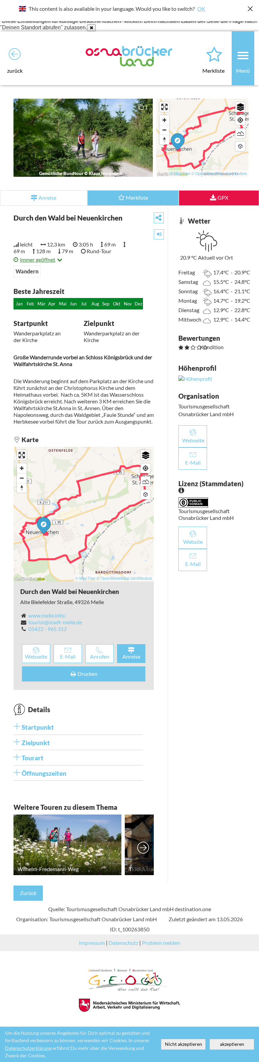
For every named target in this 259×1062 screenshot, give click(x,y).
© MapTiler (180, 173)
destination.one (193, 909)
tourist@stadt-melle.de (55, 622)
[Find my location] (240, 120)
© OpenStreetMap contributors (219, 173)
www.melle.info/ (47, 615)
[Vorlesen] (156, 233)
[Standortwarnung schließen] (91, 27)
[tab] (78, 727)
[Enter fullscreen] (164, 107)
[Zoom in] (164, 120)
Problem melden (161, 942)
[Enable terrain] (240, 133)
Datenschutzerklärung (28, 1048)
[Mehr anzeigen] (143, 845)
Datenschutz (123, 942)
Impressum (92, 942)
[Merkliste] (214, 54)
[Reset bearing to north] (164, 139)
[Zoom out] (164, 130)
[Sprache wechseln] (22, 8)
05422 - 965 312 (47, 629)
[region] (202, 138)
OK (201, 8)
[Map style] (240, 107)
